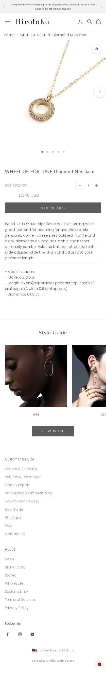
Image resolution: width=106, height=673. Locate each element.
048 (36, 414)
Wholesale (14, 583)
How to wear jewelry (22, 501)
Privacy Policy (17, 607)
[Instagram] (20, 634)
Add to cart (53, 207)
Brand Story (15, 567)
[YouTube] (32, 634)
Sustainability (16, 591)
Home (9, 34)
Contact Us (15, 533)
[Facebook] (7, 634)
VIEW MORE (52, 431)
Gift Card (13, 517)
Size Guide (14, 509)
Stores (10, 575)
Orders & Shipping (21, 468)
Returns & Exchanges (23, 476)
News (9, 559)
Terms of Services (20, 599)
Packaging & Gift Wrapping (28, 493)
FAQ (8, 525)
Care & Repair (17, 485)
